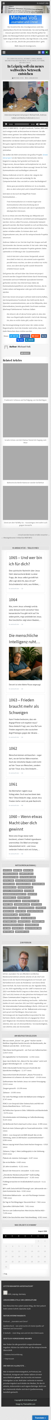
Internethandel (12, 901)
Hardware (10, 897)
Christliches (11, 874)
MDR (9, 1294)
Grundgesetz (31, 46)
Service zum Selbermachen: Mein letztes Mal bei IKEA (23, 1210)
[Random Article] (43, 52)
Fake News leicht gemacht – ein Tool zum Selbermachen (25, 1050)
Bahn (17, 870)
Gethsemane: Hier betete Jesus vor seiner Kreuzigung (24, 1081)
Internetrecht (31, 901)
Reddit (36, 336)
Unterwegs (31, 925)
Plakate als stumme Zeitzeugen (15, 1158)
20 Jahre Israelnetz (10, 1166)
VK (45, 336)
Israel (8, 904)
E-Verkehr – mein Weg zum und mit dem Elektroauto (23, 1333)
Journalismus (22, 904)
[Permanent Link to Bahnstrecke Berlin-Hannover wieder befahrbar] (25, 463)
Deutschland (27, 877)
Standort (38, 921)
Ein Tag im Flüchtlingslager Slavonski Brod (19, 1202)
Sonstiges (24, 921)
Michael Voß (19, 78)
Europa (9, 884)
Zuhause (6, 1092)
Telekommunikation (13, 925)
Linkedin (30, 340)
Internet (27, 59)
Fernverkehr (25, 887)
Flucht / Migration (13, 891)
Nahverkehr (10, 915)
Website (26, 353)
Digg (21, 340)
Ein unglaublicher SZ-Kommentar (15, 1057)
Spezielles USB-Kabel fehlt (13, 1206)
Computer (13, 59)
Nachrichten (10, 61)
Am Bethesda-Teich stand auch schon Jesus (20, 1124)
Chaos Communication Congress (15, 997)
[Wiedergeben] (6, 124)
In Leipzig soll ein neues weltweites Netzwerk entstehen (25, 70)
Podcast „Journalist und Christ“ (15, 1321)
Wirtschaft (22, 932)
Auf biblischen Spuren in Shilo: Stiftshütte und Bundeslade (25, 1110)
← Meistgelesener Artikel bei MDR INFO (16, 537)
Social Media (31, 61)
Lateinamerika (26, 908)
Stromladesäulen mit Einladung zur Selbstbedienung (23, 1117)
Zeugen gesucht (9, 1088)
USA (7, 928)
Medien (39, 59)
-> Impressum (8, 1358)
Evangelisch (23, 884)
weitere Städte (24, 63)
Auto (7, 870)
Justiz (36, 904)
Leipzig (33, 59)
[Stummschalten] (37, 124)
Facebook (26, 336)
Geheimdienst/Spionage (15, 894)
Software (40, 61)
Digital (20, 59)
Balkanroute (33, 1009)
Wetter (8, 932)
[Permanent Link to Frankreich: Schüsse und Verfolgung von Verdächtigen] (25, 380)
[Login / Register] (46, 52)
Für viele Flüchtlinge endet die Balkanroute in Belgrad (23, 1097)
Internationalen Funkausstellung (18, 1006)
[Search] (39, 52)
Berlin (28, 870)
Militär (20, 911)
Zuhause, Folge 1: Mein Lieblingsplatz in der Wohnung (23, 1151)
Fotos (29, 891)
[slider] (43, 124)
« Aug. (5, 1274)
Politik (24, 915)
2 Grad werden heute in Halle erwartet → (34, 535)
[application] (25, 124)
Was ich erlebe (33, 928)
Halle (32, 894)
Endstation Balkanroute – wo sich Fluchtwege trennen (24, 1195)
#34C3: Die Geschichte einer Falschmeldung (20, 1217)
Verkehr (17, 928)
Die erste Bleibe (9, 1162)
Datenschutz (11, 877)
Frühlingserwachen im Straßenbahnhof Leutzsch (21, 1181)
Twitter (15, 336)
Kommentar (10, 908)
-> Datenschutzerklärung (12, 1354)
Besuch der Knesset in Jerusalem (16, 1170)
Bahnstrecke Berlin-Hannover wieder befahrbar (25, 482)
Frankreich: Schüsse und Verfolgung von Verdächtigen (25, 400)
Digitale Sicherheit (25, 880)
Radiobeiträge (20, 61)
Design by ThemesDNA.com (25, 1404)
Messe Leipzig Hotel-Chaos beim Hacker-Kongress (22, 1144)
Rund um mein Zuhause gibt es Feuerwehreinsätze (22, 1128)
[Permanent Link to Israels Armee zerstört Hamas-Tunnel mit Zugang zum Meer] (25, 420)
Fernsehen (10, 887)
